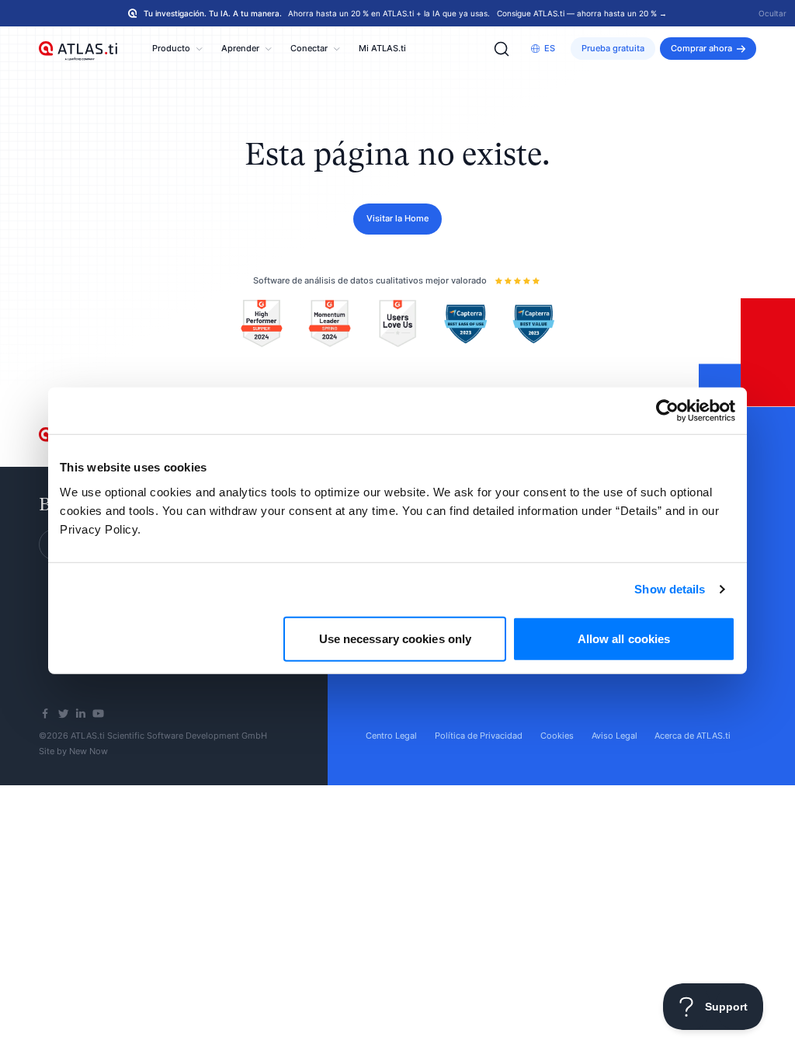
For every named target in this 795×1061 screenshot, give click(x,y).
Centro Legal (391, 735)
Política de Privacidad (478, 735)
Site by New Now (73, 751)
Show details (669, 589)
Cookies (557, 735)
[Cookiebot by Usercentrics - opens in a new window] (667, 411)
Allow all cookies (624, 638)
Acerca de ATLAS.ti (692, 735)
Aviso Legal (614, 735)
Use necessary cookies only (395, 638)
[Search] (502, 49)
